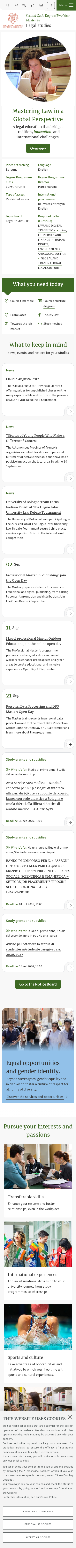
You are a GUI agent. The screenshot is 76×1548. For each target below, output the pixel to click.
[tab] (51, 5)
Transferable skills (26, 1196)
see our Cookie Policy (43, 1497)
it (50, 5)
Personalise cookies (38, 1524)
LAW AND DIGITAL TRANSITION (50, 228)
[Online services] (24, 5)
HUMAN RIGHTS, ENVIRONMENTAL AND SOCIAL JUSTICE (52, 247)
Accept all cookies (38, 1537)
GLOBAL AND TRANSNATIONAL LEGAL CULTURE (50, 263)
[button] (66, 5)
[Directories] (16, 5)
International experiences (32, 1274)
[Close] (70, 1417)
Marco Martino (47, 187)
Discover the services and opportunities (35, 1096)
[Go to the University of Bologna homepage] (13, 20)
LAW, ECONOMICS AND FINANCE (52, 235)
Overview (38, 148)
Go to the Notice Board (38, 984)
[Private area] (32, 5)
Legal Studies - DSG (18, 221)
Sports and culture (25, 1357)
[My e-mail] (41, 5)
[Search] (7, 5)
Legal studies (48, 21)
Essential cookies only (38, 1512)
